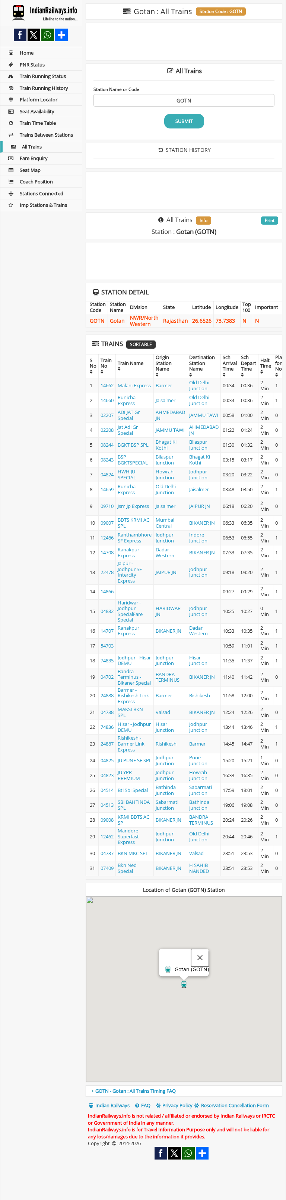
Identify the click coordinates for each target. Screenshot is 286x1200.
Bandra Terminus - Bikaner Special (134, 677)
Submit (184, 121)
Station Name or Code (116, 89)
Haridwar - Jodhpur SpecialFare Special (130, 611)
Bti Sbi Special (133, 790)
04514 (107, 790)
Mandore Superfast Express (128, 836)
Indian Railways (112, 1105)
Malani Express (134, 385)
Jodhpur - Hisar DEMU (134, 660)
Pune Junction (198, 760)
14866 (107, 591)
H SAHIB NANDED (199, 868)
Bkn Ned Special (127, 868)
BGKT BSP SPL (133, 444)
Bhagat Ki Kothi (166, 444)
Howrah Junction (165, 474)
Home (27, 52)
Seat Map (30, 170)
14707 (107, 630)
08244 (107, 444)
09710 (107, 506)
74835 (107, 660)
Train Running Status (43, 76)
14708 (107, 552)
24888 (107, 695)
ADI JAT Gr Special (129, 415)
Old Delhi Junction (199, 385)
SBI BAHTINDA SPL (134, 805)
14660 (107, 400)
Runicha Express (127, 400)
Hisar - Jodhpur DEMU (134, 727)
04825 (107, 760)
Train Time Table (38, 123)
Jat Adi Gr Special (128, 430)
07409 (107, 868)
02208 (107, 430)
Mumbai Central (165, 522)
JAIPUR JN (199, 506)
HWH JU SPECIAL (127, 474)
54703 (107, 645)
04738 (107, 712)
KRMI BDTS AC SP (133, 819)
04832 (107, 611)
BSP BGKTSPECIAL (133, 459)
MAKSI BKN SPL (130, 712)
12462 (107, 836)
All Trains (32, 146)
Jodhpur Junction (198, 474)
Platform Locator (38, 99)
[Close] (200, 958)
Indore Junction (198, 537)
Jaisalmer (165, 400)
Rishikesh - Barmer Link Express (131, 743)
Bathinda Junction (166, 790)
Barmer (164, 385)
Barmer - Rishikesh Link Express (133, 696)
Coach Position (36, 181)
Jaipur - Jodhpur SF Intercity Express (130, 572)
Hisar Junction (198, 660)
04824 (107, 474)
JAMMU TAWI (203, 415)
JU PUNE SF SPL (135, 760)
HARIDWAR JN (168, 611)
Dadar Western (165, 552)
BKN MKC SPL (133, 853)
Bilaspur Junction (198, 444)
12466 (107, 537)
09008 (107, 819)
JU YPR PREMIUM (129, 775)
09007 (107, 522)
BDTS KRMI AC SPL (133, 522)
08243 (107, 459)
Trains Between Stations (46, 134)
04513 (107, 805)
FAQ (145, 1105)
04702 (107, 677)
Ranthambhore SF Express (135, 537)
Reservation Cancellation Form (234, 1105)
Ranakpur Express (128, 552)
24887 (107, 743)
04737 (107, 853)
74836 (107, 727)
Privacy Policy (177, 1105)
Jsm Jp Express (133, 506)
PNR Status (32, 64)
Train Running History (44, 88)
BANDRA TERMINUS (167, 677)
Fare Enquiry (34, 158)
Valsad (163, 712)
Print (269, 220)
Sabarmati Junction (200, 790)
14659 (107, 489)
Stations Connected (41, 193)
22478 (107, 572)
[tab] (184, 1091)
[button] (184, 984)
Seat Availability (37, 111)
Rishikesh (199, 695)
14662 (107, 385)
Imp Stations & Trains (43, 205)
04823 (107, 775)
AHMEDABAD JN (170, 415)
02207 (107, 415)
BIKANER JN (202, 522)
